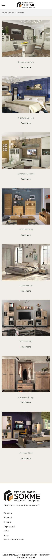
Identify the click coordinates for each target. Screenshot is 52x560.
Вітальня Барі (25, 341)
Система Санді (26, 229)
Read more (26, 67)
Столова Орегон (26, 62)
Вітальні (8, 517)
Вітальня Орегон (26, 173)
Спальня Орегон (26, 118)
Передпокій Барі (26, 397)
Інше (6, 535)
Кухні (6, 530)
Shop (11, 12)
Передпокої (9, 526)
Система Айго (25, 453)
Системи (8, 513)
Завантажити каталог (14, 539)
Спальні (7, 522)
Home (4, 12)
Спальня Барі (26, 285)
